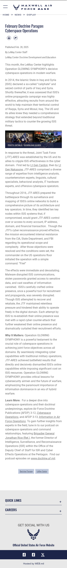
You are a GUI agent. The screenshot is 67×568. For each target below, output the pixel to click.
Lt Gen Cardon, (39, 165)
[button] (5, 7)
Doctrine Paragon (26, 471)
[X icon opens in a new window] (42, 554)
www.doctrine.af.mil (43, 458)
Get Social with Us (33, 525)
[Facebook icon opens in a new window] (24, 554)
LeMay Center (42, 471)
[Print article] (9, 38)
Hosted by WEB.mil (33, 563)
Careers (11, 509)
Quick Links (13, 500)
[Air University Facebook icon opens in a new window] (33, 554)
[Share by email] (15, 38)
